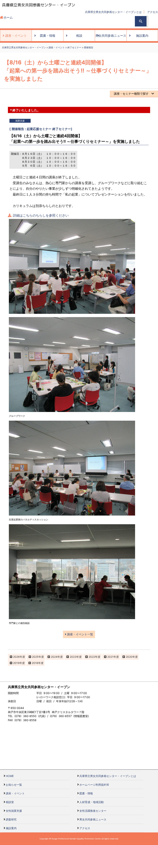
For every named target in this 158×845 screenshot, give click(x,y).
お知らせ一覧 (14, 784)
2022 (92, 656)
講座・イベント (15, 793)
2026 (16, 656)
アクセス (152, 12)
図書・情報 (86, 793)
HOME (10, 776)
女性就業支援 (14, 810)
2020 (129, 656)
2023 (73, 656)
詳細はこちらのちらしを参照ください (41, 215)
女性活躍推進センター (92, 810)
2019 (16, 663)
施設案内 (11, 828)
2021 (110, 656)
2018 (35, 663)
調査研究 (11, 819)
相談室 (10, 802)
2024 (54, 656)
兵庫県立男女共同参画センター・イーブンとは (113, 12)
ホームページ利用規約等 (94, 784)
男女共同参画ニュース (92, 819)
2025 (35, 656)
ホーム (8, 17)
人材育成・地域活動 (91, 802)
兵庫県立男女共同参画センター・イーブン (38, 5)
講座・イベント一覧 (79, 634)
